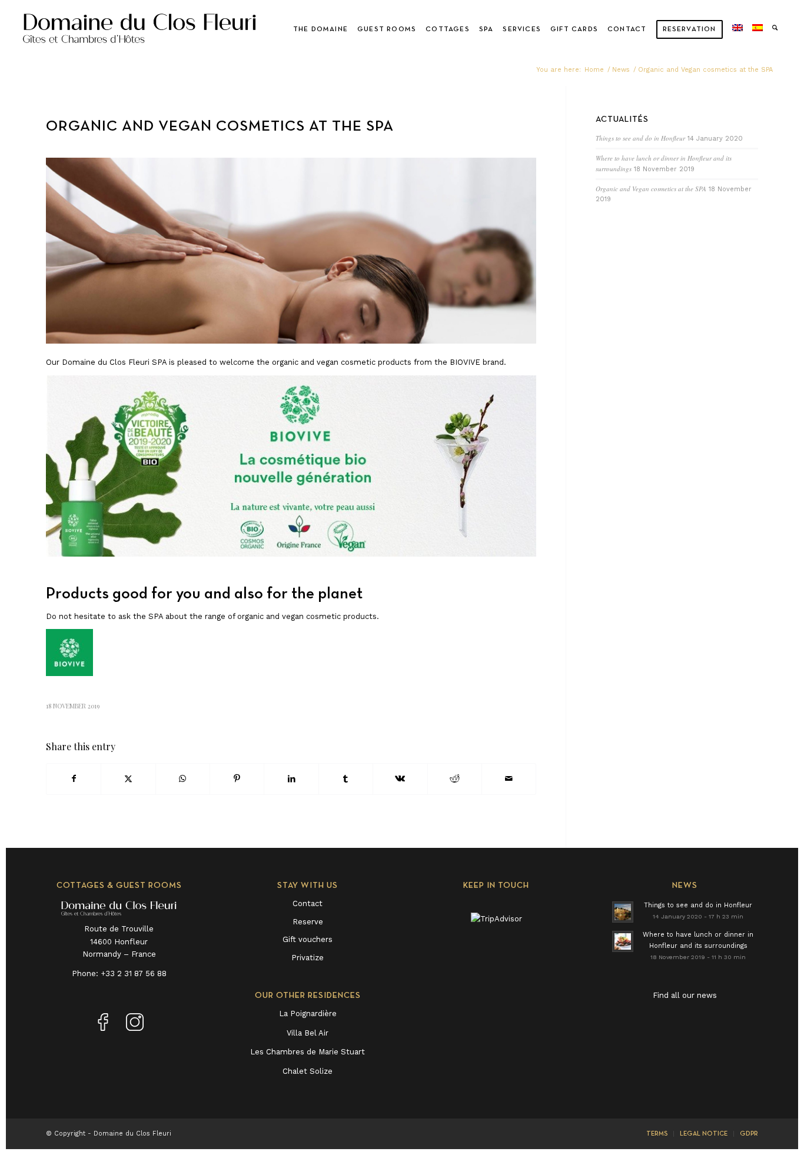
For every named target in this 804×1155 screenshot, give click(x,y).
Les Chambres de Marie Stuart (307, 1051)
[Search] (775, 29)
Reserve (308, 921)
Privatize (307, 957)
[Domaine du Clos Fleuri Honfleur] (139, 29)
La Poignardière (308, 1013)
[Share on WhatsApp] (183, 779)
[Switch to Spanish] (757, 29)
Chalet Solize (308, 1071)
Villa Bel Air (307, 1032)
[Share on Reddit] (454, 779)
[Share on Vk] (400, 779)
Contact (308, 903)
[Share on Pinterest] (237, 779)
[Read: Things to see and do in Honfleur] (622, 912)
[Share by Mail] (509, 779)
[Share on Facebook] (73, 779)
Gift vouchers (308, 939)
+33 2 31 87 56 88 (134, 973)
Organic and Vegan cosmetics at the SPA (651, 188)
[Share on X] (128, 779)
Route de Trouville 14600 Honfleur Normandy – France (119, 941)
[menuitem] (320, 29)
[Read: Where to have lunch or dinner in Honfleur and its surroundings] (622, 941)
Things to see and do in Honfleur (640, 138)
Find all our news (685, 995)
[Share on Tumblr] (346, 779)
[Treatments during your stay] (291, 251)
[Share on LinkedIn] (291, 779)
